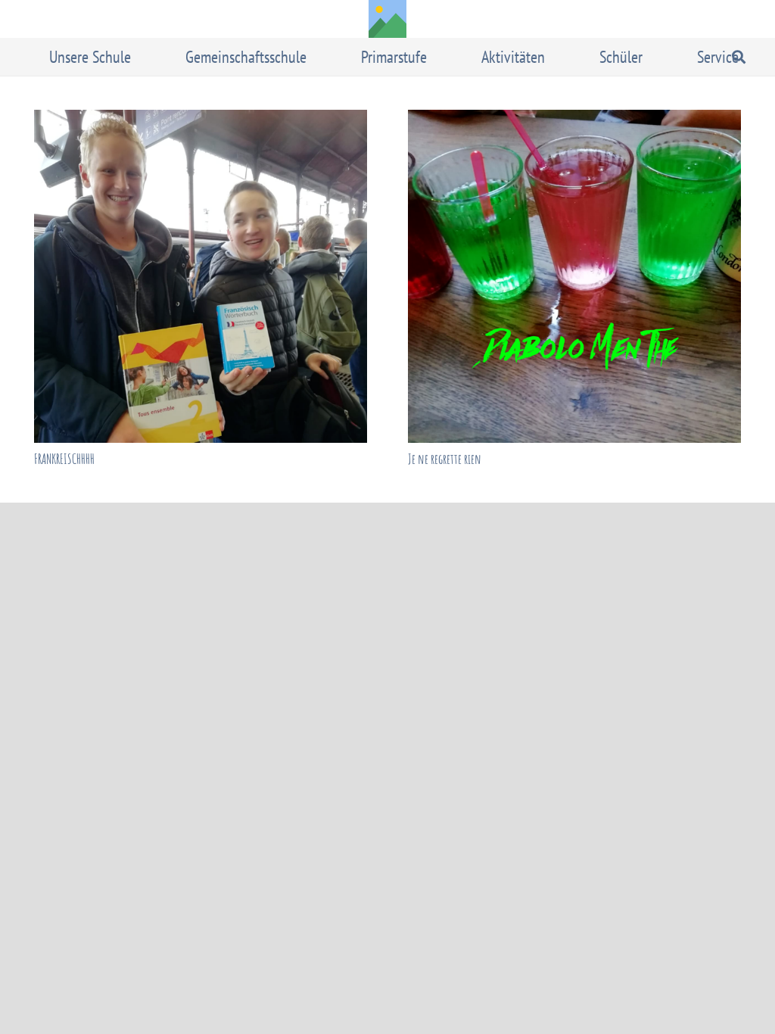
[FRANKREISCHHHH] (200, 276)
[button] (141, 57)
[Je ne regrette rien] (574, 276)
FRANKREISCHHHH (64, 458)
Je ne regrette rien (444, 458)
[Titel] (387, 19)
